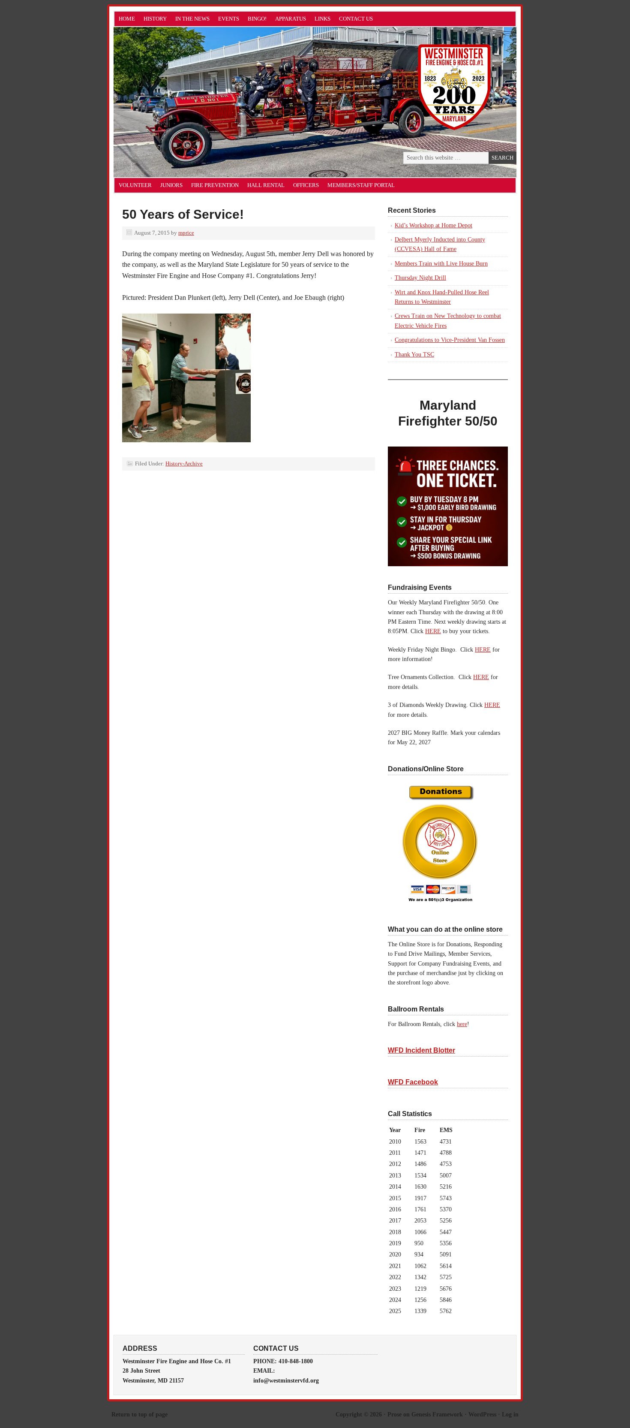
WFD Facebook (413, 1082)
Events (228, 18)
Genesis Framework (437, 1414)
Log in (510, 1414)
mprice (186, 232)
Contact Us (356, 18)
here (462, 1024)
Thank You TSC (414, 354)
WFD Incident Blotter (421, 1050)
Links (322, 18)
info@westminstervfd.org (286, 1380)
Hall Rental (266, 185)
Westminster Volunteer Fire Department (210, 102)
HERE (433, 631)
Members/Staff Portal (361, 185)
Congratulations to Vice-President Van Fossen (450, 340)
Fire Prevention (215, 185)
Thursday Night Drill (420, 278)
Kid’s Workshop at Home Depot (433, 225)
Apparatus (290, 18)
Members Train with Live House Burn (441, 263)
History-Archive (184, 463)
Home (127, 18)
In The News (192, 18)
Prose (394, 1414)
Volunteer (135, 185)
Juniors (171, 185)
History (155, 18)
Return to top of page (139, 1414)
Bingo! (257, 18)
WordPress (482, 1414)
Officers (306, 185)
